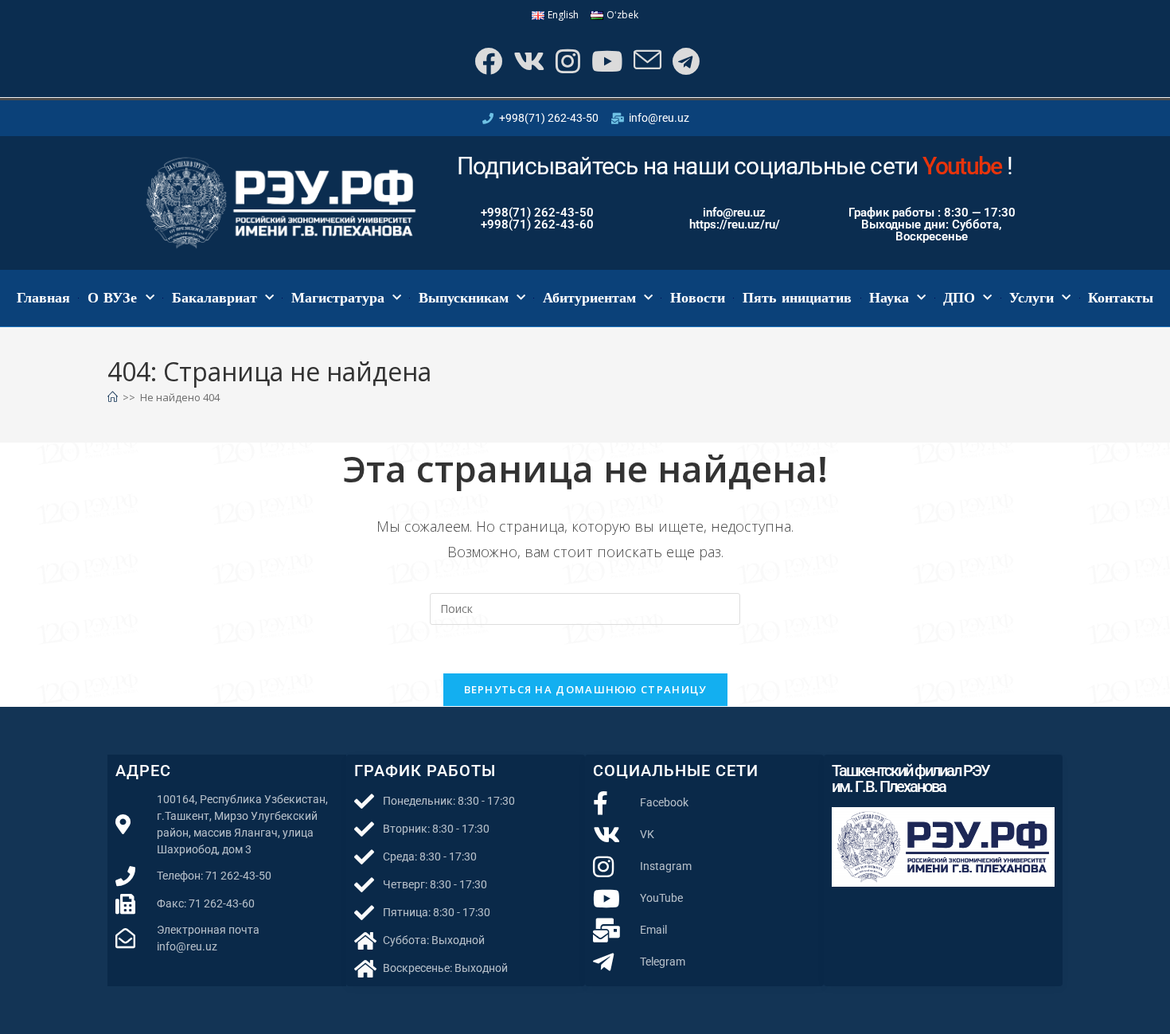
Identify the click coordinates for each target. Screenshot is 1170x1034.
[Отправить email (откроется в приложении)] (645, 61)
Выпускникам (464, 298)
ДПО (959, 298)
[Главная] (112, 397)
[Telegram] (684, 61)
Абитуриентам (589, 298)
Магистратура (337, 298)
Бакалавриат (214, 298)
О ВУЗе (113, 298)
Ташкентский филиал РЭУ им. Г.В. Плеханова (910, 778)
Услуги (1031, 298)
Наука (889, 298)
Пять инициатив (797, 298)
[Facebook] (486, 61)
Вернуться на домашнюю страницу (585, 689)
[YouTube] (605, 61)
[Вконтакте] (527, 61)
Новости (697, 298)
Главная (43, 298)
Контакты (1120, 298)
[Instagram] (566, 61)
